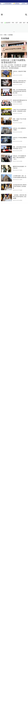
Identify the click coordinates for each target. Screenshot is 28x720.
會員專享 (8, 22)
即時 (13, 22)
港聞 (20, 22)
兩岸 (24, 22)
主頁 (1, 34)
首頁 (2, 22)
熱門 (17, 22)
